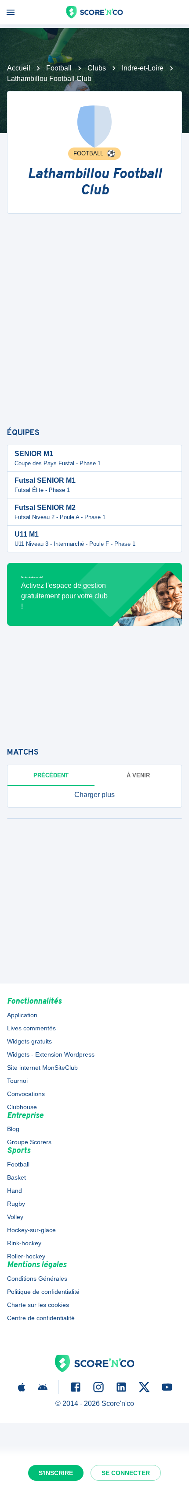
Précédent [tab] (51, 775)
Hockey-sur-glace (31, 1229)
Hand (14, 1190)
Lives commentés (31, 1028)
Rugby (16, 1203)
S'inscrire (56, 1472)
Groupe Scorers (29, 1141)
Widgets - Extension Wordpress (50, 1054)
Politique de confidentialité (43, 1291)
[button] (94, 795)
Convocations (26, 1093)
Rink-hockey (24, 1243)
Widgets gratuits (29, 1041)
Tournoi (17, 1080)
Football (59, 68)
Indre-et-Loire (143, 68)
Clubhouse (22, 1106)
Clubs (96, 68)
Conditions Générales (37, 1278)
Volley (15, 1216)
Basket (16, 1177)
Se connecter (126, 1472)
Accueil (18, 68)
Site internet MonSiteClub (42, 1067)
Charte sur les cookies (38, 1304)
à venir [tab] (138, 775)
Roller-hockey (26, 1256)
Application (22, 1015)
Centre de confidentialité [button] (41, 1317)
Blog (13, 1128)
